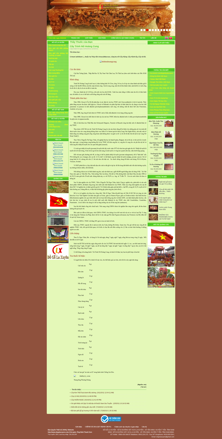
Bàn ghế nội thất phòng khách (58, 49)
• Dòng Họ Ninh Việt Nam (158, 76)
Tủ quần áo (53, 61)
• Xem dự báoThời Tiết (157, 107)
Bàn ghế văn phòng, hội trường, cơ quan (58, 54)
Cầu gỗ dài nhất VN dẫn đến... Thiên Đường (166, 191)
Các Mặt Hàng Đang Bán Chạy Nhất (58, 114)
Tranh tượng (53, 91)
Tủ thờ (51, 133)
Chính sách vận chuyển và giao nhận (126, 427)
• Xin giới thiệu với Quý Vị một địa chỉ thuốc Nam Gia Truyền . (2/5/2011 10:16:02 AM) (99, 403)
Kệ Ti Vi (51, 82)
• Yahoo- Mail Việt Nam (157, 79)
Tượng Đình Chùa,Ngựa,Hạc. (58, 126)
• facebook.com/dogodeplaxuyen (161, 73)
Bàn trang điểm (54, 73)
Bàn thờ (52, 130)
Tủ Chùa (52, 106)
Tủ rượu (52, 85)
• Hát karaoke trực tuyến (158, 85)
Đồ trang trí (53, 94)
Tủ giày (51, 88)
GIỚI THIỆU (89, 38)
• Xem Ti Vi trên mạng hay (158, 98)
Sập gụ (51, 64)
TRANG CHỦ (75, 38)
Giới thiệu (78, 427)
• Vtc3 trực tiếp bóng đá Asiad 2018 (161, 89)
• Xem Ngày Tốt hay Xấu (158, 101)
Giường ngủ (53, 58)
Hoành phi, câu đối (55, 135)
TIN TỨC (142, 38)
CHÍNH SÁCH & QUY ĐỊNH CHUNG (122, 38)
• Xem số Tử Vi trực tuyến (158, 113)
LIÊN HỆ (153, 38)
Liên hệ (144, 427)
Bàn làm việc (53, 97)
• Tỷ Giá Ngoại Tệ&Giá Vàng (159, 104)
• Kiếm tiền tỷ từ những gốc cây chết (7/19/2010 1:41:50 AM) (91, 407)
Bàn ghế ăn (53, 76)
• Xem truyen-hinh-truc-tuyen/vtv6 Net (161, 94)
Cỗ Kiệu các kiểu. (55, 122)
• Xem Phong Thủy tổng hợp (159, 110)
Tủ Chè (51, 67)
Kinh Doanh (58, 146)
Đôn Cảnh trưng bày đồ (57, 45)
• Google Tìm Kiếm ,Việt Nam (159, 82)
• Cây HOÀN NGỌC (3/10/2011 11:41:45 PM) (85, 400)
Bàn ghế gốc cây (55, 100)
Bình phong (53, 103)
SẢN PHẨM (102, 38)
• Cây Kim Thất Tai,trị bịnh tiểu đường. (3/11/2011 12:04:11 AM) (92, 393)
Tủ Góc (51, 79)
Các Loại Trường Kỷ (56, 70)
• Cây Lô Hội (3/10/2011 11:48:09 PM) (83, 396)
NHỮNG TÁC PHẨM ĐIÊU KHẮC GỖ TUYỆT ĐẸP (166, 217)
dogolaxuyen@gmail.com (165, 437)
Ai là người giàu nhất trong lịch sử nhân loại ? (165, 200)
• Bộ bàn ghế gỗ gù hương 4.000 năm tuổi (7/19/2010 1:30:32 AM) (93, 411)
